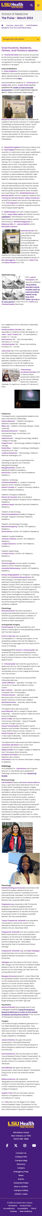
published (6, 217)
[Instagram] (24, 1145)
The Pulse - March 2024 (17, 18)
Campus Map (21, 1160)
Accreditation (9, 1208)
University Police (21, 1183)
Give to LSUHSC (21, 1186)
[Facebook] (7, 1145)
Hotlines (13, 1211)
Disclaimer (12, 1205)
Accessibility (23, 1208)
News (21, 1175)
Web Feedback (26, 1211)
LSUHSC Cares (21, 1194)
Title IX (33, 1208)
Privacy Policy (25, 1205)
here (20, 78)
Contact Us (21, 1153)
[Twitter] (15, 1145)
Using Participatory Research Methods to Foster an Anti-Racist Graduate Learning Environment (20, 1012)
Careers (21, 1168)
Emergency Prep (21, 1171)
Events (21, 1179)
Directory (21, 1164)
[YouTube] (34, 1145)
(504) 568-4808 (21, 1139)
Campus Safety (21, 1190)
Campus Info (21, 1156)
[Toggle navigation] (37, 39)
